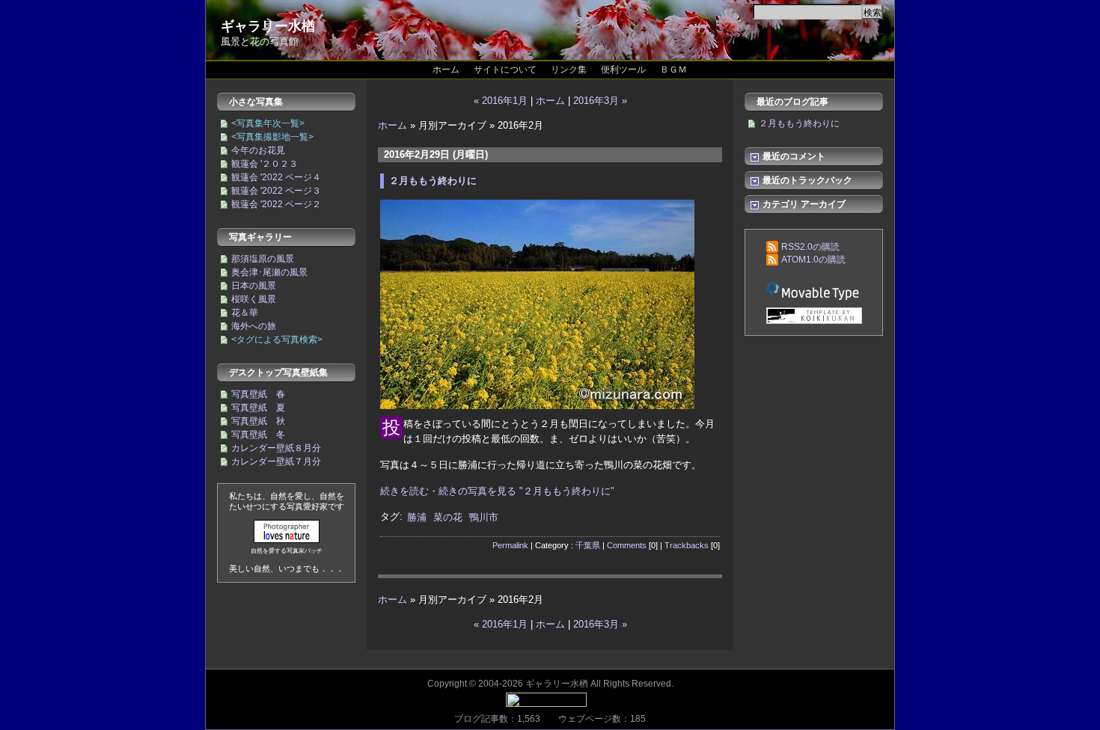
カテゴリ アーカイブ (803, 204)
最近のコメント (792, 156)
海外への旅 (253, 326)
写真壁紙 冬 (258, 434)
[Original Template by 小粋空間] (814, 316)
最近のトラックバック (806, 180)
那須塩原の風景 (262, 259)
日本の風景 (253, 285)
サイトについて (505, 69)
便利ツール (623, 69)
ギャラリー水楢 (268, 26)
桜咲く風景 (253, 299)
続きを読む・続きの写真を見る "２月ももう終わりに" (497, 491)
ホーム (446, 69)
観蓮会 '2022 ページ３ (276, 190)
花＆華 (244, 312)
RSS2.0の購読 (810, 247)
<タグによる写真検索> (277, 339)
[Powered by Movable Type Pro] (814, 290)
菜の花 (447, 517)
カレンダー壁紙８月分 (276, 448)
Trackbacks (686, 545)
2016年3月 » (600, 100)
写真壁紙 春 (258, 394)
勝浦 (417, 517)
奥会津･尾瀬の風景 (269, 272)
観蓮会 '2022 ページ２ (276, 204)
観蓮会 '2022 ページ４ (276, 177)
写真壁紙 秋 (258, 421)
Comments (627, 545)
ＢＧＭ (673, 69)
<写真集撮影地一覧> (272, 137)
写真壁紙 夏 (258, 407)
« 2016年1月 (501, 100)
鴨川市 (483, 517)
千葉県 (587, 545)
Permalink (510, 545)
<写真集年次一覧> (268, 123)
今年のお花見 (258, 150)
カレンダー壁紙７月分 (276, 461)
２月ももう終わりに (433, 180)
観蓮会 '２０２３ (264, 164)
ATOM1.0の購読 (813, 259)
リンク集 (569, 69)
